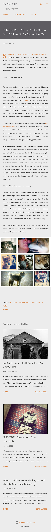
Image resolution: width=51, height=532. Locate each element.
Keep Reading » (41, 392)
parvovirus (37, 303)
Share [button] (5, 309)
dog (11, 303)
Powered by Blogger (27, 522)
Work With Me (19, 14)
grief (22, 303)
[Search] (41, 4)
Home (5, 14)
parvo (29, 303)
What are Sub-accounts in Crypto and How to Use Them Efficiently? (24, 482)
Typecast (10, 4)
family (17, 303)
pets (5, 306)
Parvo (25, 100)
